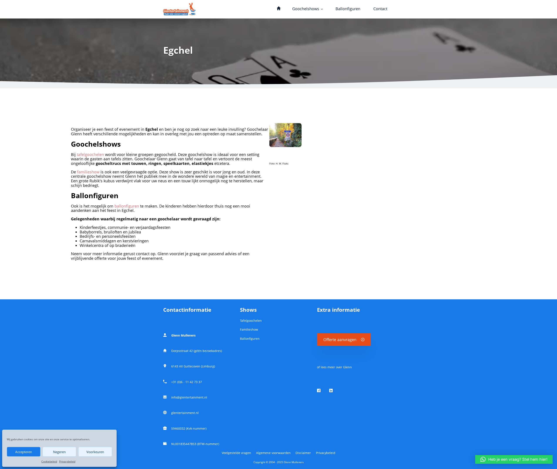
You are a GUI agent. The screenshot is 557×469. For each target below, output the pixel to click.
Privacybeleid (67, 461)
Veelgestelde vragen (236, 453)
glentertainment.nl (185, 413)
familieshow (88, 171)
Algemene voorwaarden (273, 453)
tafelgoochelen (90, 154)
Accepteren (23, 452)
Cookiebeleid (49, 461)
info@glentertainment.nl (189, 397)
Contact (380, 8)
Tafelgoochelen (251, 321)
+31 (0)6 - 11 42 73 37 (186, 382)
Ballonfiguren (348, 8)
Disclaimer (303, 453)
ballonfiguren (126, 206)
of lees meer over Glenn (334, 367)
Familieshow (249, 330)
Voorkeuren (95, 452)
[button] (514, 459)
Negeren (59, 452)
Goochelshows (305, 8)
